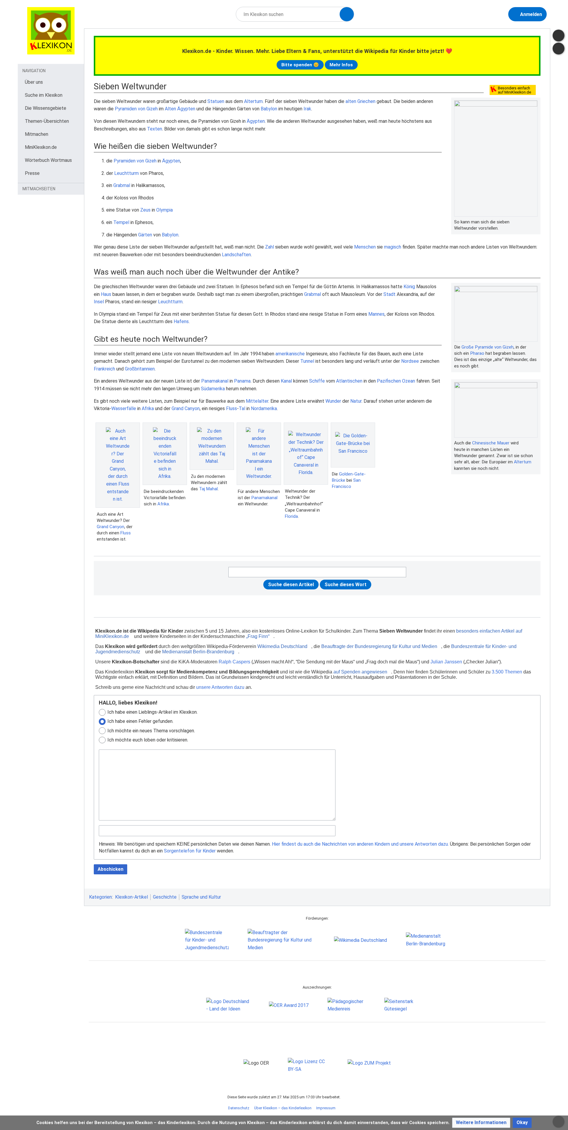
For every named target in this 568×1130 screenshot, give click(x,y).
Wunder (333, 401)
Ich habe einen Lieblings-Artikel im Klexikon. (152, 712)
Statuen (215, 101)
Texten (154, 129)
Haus (106, 294)
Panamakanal (214, 381)
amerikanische (290, 354)
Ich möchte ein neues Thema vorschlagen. (151, 731)
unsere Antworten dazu (220, 687)
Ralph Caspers (234, 661)
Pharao (477, 353)
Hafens (181, 321)
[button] (481, 1123)
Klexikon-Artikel (131, 897)
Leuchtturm (126, 173)
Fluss (231, 408)
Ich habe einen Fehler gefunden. (140, 721)
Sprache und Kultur (201, 897)
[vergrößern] (535, 222)
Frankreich (104, 369)
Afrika (148, 408)
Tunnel (307, 361)
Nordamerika (264, 408)
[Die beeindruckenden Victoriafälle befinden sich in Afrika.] (165, 453)
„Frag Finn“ (258, 636)
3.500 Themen (507, 671)
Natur (356, 401)
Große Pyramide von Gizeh (488, 347)
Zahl (269, 247)
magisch (392, 247)
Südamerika (213, 388)
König (409, 286)
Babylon (269, 109)
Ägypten (256, 121)
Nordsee (410, 361)
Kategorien (100, 897)
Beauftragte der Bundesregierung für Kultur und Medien (379, 646)
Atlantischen (349, 381)
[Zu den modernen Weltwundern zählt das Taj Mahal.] (212, 446)
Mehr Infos (341, 64)
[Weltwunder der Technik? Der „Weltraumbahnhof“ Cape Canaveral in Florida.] (306, 453)
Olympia (164, 210)
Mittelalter (257, 401)
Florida (291, 516)
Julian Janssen (446, 661)
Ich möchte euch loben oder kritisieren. (147, 740)
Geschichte (165, 897)
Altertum (253, 101)
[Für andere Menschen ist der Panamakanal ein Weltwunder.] (259, 453)
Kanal (286, 381)
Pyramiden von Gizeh (136, 109)
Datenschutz (238, 1108)
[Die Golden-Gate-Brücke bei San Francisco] (353, 445)
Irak (307, 109)
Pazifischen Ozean (396, 381)
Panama (242, 381)
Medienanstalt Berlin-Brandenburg (198, 651)
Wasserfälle (123, 408)
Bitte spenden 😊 (300, 64)
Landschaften (236, 254)
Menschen (365, 247)
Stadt (389, 294)
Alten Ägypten (180, 109)
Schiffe (317, 381)
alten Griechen (360, 101)
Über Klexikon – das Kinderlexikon (283, 1108)
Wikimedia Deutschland (282, 646)
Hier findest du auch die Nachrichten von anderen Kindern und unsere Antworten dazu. (360, 844)
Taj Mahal (208, 488)
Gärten (145, 235)
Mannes (376, 314)
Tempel (121, 222)
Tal (242, 408)
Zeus (145, 210)
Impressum (325, 1108)
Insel (99, 301)
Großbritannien (140, 369)
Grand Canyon (186, 408)
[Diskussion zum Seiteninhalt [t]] (558, 35)
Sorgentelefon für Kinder (190, 851)
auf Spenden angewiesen (360, 671)
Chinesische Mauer (490, 443)
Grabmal (121, 185)
